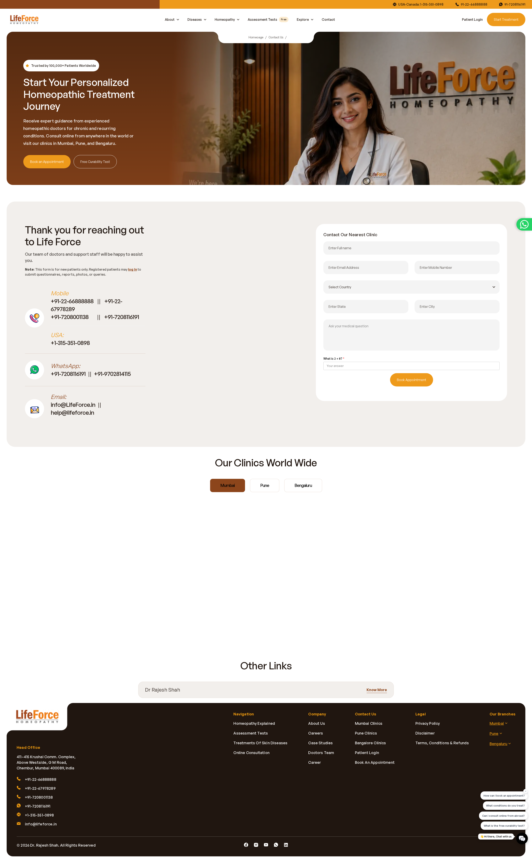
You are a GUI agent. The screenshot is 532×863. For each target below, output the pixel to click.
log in (132, 269)
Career (314, 762)
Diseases (194, 19)
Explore (303, 19)
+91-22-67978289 (40, 788)
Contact (328, 19)
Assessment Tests (267, 19)
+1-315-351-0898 (70, 342)
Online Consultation (251, 752)
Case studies (320, 743)
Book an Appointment (47, 162)
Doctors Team (321, 752)
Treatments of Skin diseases (260, 743)
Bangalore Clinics (370, 743)
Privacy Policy (427, 723)
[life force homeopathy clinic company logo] (40, 719)
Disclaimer (425, 733)
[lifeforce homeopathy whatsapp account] (524, 224)
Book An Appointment (375, 762)
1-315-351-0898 (431, 4)
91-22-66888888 (474, 4)
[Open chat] (522, 838)
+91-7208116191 (121, 316)
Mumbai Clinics (369, 723)
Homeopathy (225, 19)
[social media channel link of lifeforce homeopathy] (246, 844)
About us (316, 723)
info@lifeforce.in (41, 824)
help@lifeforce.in (72, 412)
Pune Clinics (366, 733)
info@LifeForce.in (73, 404)
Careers (315, 733)
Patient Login (472, 19)
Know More (377, 689)
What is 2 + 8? (333, 358)
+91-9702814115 (112, 373)
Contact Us (275, 37)
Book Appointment (411, 380)
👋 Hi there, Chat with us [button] (496, 836)
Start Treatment (506, 19)
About (170, 19)
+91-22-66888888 (72, 301)
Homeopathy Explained (254, 723)
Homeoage (256, 37)
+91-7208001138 (70, 316)
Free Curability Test (95, 162)
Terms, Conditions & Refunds (442, 743)
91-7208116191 (514, 4)
